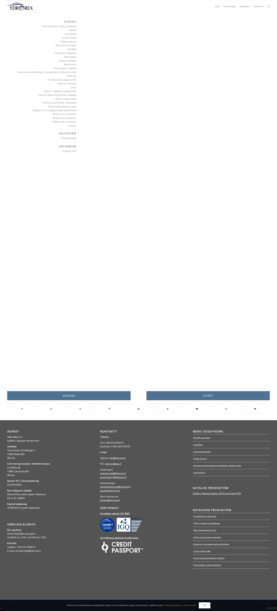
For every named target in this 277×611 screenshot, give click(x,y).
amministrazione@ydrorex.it (115, 486)
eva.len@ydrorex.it (110, 490)
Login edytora (199, 472)
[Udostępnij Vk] (196, 409)
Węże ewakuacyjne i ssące (62, 106)
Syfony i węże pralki (65, 98)
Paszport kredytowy (65, 53)
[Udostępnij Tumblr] (167, 409)
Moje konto (70, 64)
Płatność (71, 75)
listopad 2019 (69, 151)
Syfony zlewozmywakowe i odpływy (57, 95)
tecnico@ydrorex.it (110, 500)
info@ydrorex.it (117, 458)
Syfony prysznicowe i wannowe (59, 102)
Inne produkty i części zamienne (59, 26)
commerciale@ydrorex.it (113, 473)
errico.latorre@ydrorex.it (113, 477)
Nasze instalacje (67, 60)
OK (204, 605)
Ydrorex (72, 125)
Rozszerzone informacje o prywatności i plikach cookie (46, 72)
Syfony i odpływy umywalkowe (60, 91)
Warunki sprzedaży (66, 45)
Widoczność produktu (64, 114)
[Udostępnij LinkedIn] (138, 409)
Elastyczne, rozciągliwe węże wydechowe (54, 110)
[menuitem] (217, 6)
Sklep (73, 87)
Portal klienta (69, 37)
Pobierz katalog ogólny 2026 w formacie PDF (217, 493)
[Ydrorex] (19, 6)
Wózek (72, 30)
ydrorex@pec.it (113, 463)
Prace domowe (68, 138)
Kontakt (72, 49)
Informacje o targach (65, 68)
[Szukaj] (268, 6)
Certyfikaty (70, 34)
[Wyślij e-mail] (255, 409)
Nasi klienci (70, 56)
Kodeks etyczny (68, 41)
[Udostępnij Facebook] (22, 409)
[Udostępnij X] (51, 409)
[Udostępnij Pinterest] (109, 409)
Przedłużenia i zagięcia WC (62, 79)
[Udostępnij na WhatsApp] (80, 409)
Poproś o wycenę (67, 83)
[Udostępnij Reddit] (226, 409)
